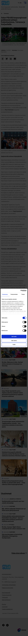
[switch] (24, 322)
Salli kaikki (14, 336)
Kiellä (14, 344)
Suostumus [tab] (5, 294)
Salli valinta (14, 340)
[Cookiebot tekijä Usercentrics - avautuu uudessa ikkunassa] (20, 290)
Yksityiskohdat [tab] (14, 294)
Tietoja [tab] (23, 294)
